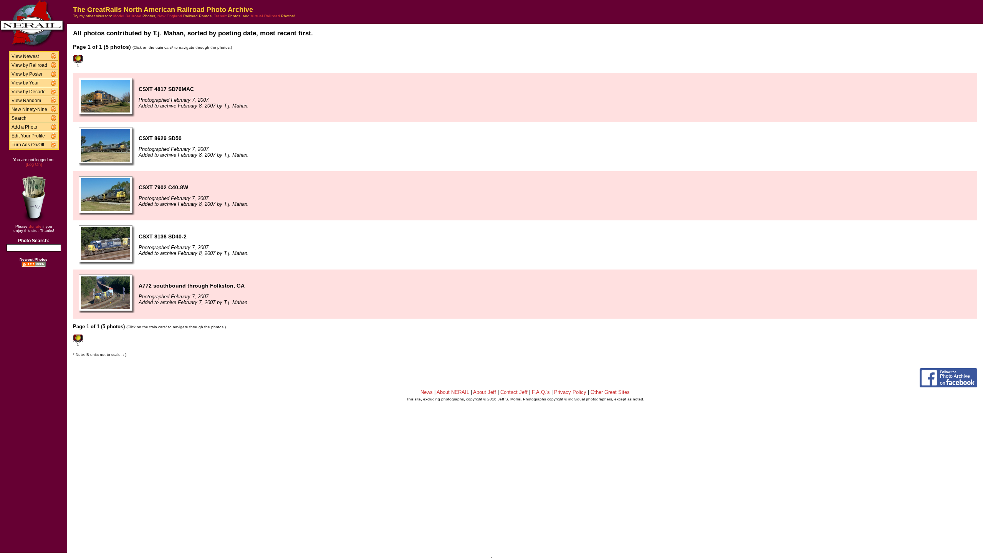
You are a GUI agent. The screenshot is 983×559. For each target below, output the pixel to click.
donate (35, 226)
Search (19, 118)
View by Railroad (29, 65)
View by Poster (27, 74)
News (426, 392)
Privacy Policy (570, 392)
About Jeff (484, 392)
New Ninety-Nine (29, 109)
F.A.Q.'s (541, 392)
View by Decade (29, 91)
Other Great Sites (610, 392)
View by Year (25, 83)
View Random (26, 100)
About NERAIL (453, 392)
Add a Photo (24, 127)
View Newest (25, 56)
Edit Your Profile (28, 136)
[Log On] (34, 164)
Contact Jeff (514, 392)
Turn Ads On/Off (28, 144)
